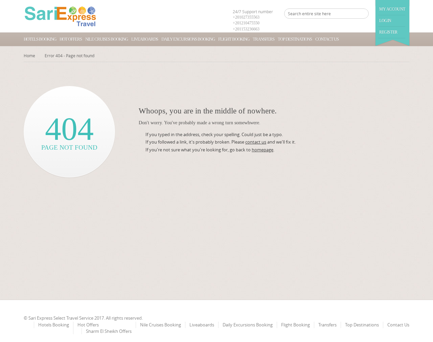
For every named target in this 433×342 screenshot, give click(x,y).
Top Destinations (295, 39)
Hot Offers (71, 39)
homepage (262, 150)
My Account (392, 9)
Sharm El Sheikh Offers (109, 331)
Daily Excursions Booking (188, 39)
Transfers (263, 39)
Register (388, 32)
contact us (255, 142)
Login (385, 20)
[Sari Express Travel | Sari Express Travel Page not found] (60, 16)
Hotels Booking (40, 39)
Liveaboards (144, 39)
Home (29, 55)
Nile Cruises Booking (106, 39)
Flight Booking (233, 39)
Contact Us (327, 39)
